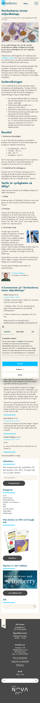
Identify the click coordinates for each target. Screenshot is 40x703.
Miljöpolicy (20, 665)
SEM (4, 506)
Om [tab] (33, 331)
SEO (4, 504)
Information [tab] (20, 331)
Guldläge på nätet (7, 58)
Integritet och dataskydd (20, 661)
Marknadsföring (8, 500)
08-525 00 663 (20, 652)
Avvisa (20, 375)
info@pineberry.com (20, 650)
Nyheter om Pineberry (11, 502)
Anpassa (19, 369)
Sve (22, 674)
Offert (25, 3)
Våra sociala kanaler (20, 658)
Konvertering (7, 498)
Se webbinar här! (15, 593)
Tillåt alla (20, 364)
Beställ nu (12, 558)
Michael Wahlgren (18, 273)
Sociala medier (8, 509)
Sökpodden (7, 511)
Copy (5, 495)
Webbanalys (7, 513)
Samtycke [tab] (7, 331)
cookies (20, 341)
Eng (17, 674)
